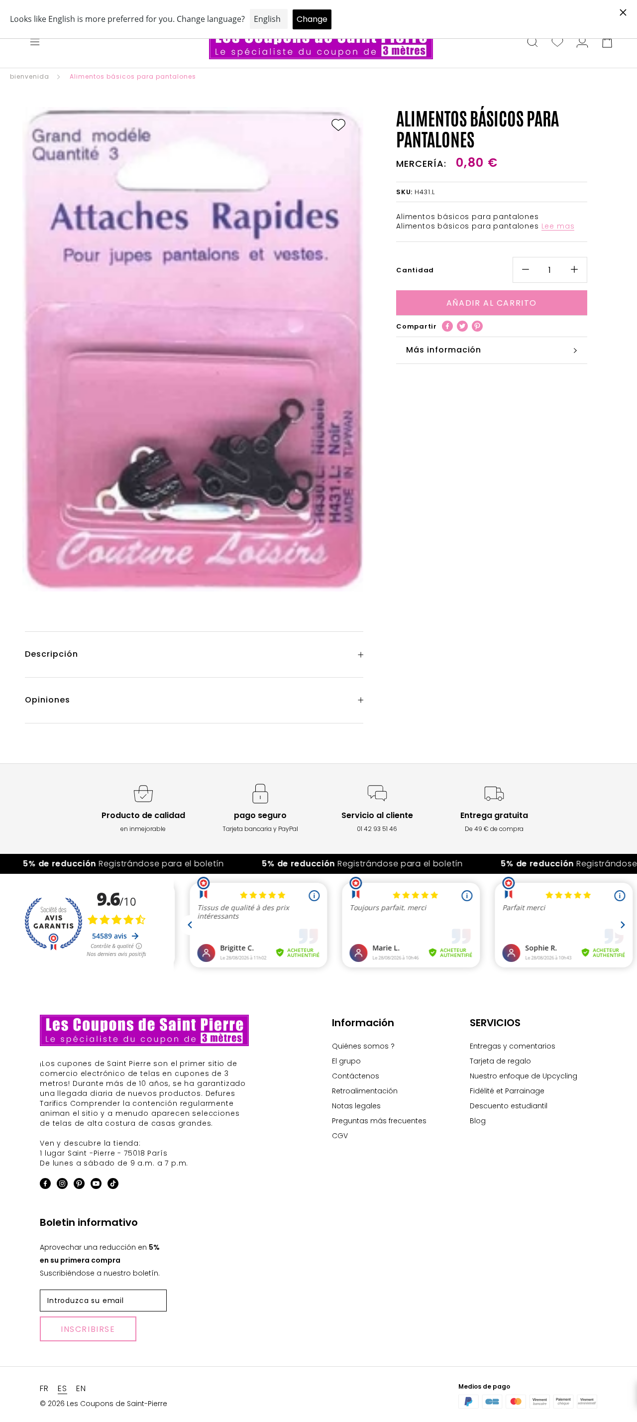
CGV (340, 1136)
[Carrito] (607, 43)
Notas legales (356, 1106)
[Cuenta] (582, 42)
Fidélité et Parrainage (507, 1091)
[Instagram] (62, 1185)
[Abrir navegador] (35, 43)
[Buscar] (532, 43)
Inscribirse (88, 1329)
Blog (478, 1121)
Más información (443, 350)
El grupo (346, 1061)
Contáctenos (355, 1076)
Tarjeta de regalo (500, 1061)
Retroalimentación (365, 1091)
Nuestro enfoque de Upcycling (523, 1076)
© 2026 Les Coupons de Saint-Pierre (103, 1404)
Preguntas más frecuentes (379, 1121)
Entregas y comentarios (512, 1046)
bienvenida (29, 76)
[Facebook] (447, 326)
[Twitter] (462, 326)
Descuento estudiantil (508, 1106)
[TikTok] (112, 1185)
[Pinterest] (477, 326)
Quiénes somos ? (363, 1046)
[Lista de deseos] (557, 43)
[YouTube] (96, 1185)
